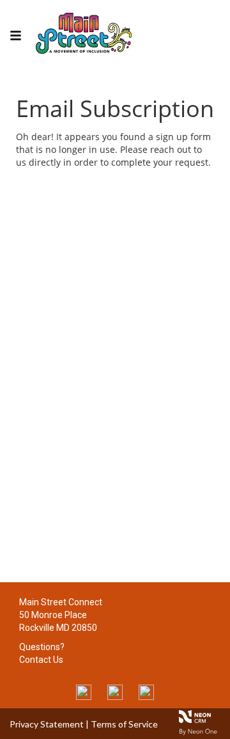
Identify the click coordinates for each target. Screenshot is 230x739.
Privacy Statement (47, 724)
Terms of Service (124, 724)
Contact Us (41, 660)
